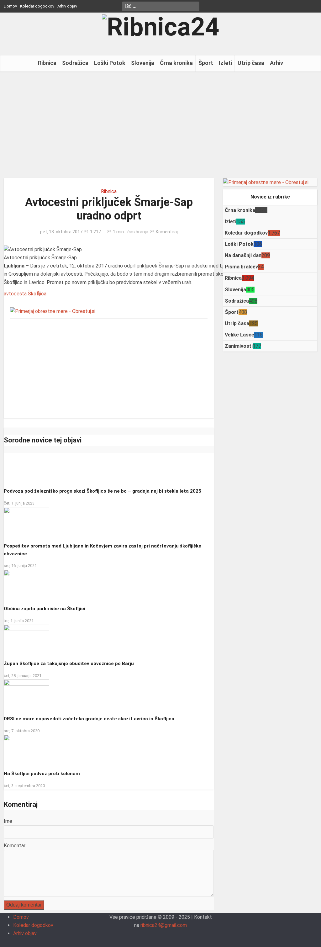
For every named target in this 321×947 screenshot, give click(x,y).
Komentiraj (167, 231)
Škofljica (37, 294)
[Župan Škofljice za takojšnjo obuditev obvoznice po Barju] (26, 640)
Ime (8, 821)
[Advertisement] (160, 125)
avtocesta (15, 294)
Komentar (14, 846)
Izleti (225, 63)
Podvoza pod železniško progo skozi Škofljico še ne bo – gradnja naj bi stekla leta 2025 (102, 491)
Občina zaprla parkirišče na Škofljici (44, 608)
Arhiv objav (67, 6)
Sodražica (75, 63)
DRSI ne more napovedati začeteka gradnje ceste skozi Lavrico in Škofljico (89, 719)
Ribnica (47, 63)
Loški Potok (109, 63)
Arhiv (276, 63)
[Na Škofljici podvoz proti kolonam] (26, 750)
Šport (205, 63)
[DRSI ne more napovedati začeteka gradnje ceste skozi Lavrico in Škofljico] (26, 695)
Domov (10, 6)
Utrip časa (251, 63)
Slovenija (142, 63)
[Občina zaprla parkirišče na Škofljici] (26, 585)
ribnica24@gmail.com (163, 925)
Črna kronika (176, 63)
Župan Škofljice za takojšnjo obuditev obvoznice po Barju (69, 663)
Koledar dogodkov (37, 6)
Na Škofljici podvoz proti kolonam (42, 773)
